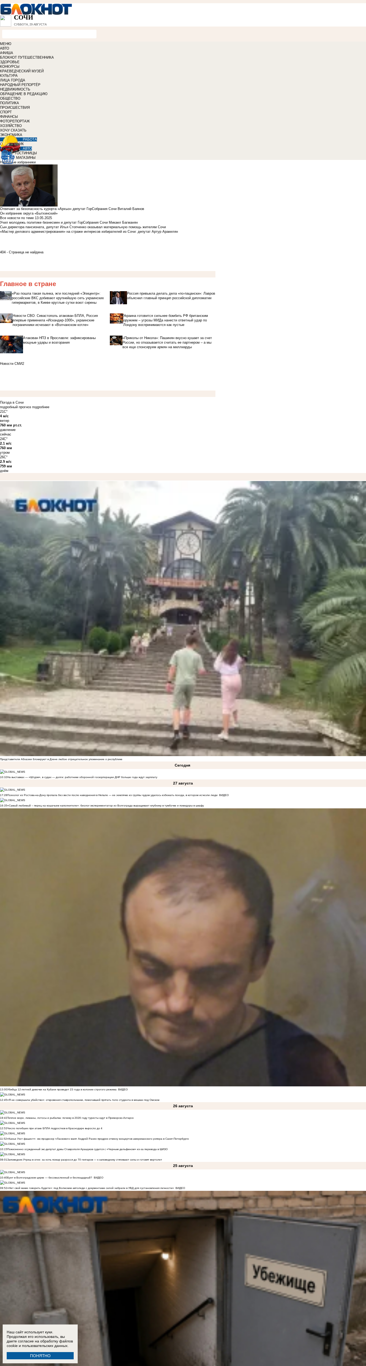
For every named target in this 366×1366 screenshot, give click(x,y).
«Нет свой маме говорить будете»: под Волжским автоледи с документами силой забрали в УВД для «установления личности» (90, 1188)
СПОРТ (6, 112)
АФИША (6, 53)
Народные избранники (18, 162)
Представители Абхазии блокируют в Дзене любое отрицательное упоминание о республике (61, 759)
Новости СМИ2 (12, 364)
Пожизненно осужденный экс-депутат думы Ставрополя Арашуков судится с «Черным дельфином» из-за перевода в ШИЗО (87, 1149)
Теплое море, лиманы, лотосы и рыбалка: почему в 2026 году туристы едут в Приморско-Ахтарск (70, 1117)
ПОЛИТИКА (9, 103)
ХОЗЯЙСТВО (11, 126)
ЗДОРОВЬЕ (10, 62)
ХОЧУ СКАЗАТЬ (13, 130)
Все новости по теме (17, 218)
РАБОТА (30, 139)
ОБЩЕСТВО (10, 98)
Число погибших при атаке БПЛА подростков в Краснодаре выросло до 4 (54, 1128)
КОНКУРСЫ (10, 67)
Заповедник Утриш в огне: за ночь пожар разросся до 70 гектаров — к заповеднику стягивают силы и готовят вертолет (84, 1159)
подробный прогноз (15, 407)
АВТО (4, 48)
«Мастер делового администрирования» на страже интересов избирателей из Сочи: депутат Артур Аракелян (89, 232)
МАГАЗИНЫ (26, 158)
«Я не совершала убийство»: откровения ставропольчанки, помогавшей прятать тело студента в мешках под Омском (83, 1099)
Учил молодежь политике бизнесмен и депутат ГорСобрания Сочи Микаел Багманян (69, 222)
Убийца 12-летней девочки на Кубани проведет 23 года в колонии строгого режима (62, 1089)
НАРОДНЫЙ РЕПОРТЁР (20, 85)
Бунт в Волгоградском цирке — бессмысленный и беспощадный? (49, 1177)
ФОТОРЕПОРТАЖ (15, 121)
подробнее (40, 407)
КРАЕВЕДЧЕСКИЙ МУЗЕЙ (22, 71)
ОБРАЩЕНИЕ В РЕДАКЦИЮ (23, 94)
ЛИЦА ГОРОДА (12, 80)
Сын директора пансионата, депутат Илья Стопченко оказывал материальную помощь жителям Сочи (83, 227)
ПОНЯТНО (40, 1355)
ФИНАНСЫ (9, 117)
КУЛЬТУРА (9, 76)
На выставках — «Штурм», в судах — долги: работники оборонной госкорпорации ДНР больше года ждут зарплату (82, 777)
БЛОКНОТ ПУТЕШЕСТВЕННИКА (27, 57)
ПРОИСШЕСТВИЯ (15, 108)
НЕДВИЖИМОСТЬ (15, 89)
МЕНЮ (5, 44)
